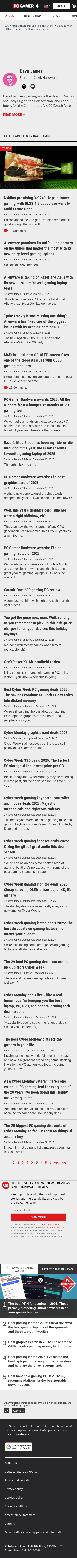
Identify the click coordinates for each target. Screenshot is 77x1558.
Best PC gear (32, 16)
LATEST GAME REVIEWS (57, 1269)
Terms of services (49, 1224)
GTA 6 (56, 16)
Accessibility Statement (20, 1515)
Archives (60, 1162)
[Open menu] (6, 6)
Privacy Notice (53, 1227)
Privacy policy (14, 1489)
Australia (18, 1410)
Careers (10, 1524)
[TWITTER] (24, 86)
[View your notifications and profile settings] (37, 6)
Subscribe (61, 6)
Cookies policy (14, 1497)
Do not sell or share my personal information (34, 1532)
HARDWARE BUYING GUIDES (20, 1269)
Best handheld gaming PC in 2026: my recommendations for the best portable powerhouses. (37, 1380)
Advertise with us (16, 1506)
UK (6, 1410)
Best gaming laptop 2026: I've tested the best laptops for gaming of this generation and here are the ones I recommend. (39, 1361)
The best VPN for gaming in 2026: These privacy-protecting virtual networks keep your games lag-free (38, 1308)
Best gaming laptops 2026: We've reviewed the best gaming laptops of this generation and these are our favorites (40, 1327)
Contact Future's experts (21, 1471)
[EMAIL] (32, 86)
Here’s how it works (38, 29)
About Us (11, 1463)
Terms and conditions (19, 1480)
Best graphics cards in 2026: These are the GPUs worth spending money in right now (40, 1344)
